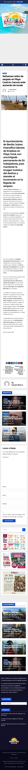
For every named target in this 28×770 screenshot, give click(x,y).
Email (4, 495)
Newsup (23, 752)
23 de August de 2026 (11, 617)
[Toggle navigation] (13, 65)
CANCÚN (4, 73)
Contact (16, 758)
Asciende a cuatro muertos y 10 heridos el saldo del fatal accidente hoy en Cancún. (9, 370)
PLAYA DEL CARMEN (8, 627)
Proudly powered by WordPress (9, 752)
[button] (23, 65)
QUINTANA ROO (7, 610)
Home (11, 758)
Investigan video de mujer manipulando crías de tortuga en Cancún (14, 403)
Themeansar (14, 754)
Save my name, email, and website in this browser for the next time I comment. (14, 515)
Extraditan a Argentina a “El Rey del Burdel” (13, 433)
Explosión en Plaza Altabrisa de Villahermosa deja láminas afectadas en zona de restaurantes (14, 762)
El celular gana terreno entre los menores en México (13, 647)
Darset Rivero (13, 89)
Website (5, 503)
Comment (6, 457)
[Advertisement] (14, 48)
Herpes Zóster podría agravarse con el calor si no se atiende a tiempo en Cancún (18, 370)
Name (5, 486)
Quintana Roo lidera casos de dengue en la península (13, 614)
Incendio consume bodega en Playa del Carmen (12, 631)
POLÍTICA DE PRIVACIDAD (10, 766)
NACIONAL (6, 643)
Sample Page (20, 766)
